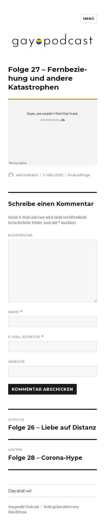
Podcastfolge (79, 175)
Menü (88, 19)
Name (15, 312)
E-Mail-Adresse (26, 337)
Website (16, 362)
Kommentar (20, 235)
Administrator (27, 175)
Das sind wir (20, 490)
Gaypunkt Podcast (23, 507)
